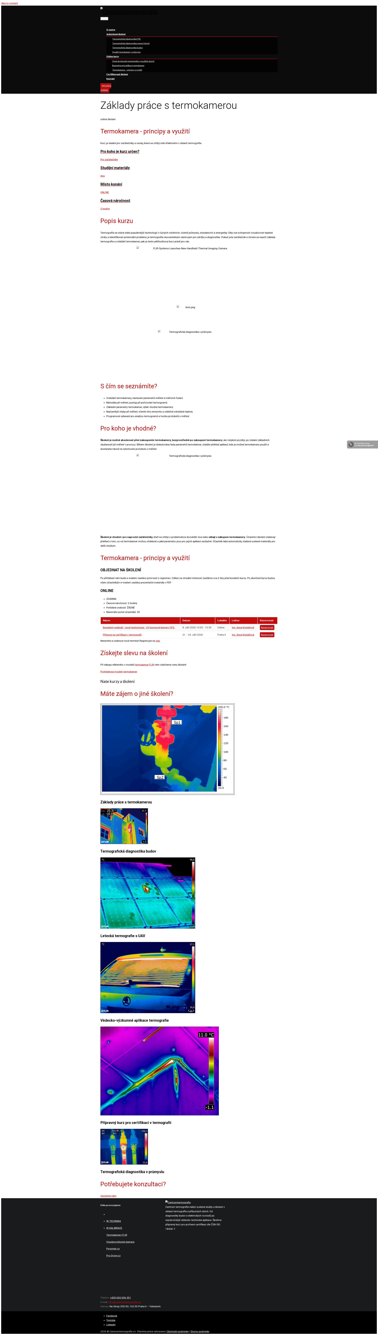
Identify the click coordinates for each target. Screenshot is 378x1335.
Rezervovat (267, 627)
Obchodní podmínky (178, 1331)
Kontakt (110, 78)
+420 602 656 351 (120, 1297)
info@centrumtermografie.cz (125, 1302)
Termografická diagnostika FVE (126, 39)
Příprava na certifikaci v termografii (122, 634)
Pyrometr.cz (113, 1248)
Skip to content (9, 3)
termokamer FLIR (144, 664)
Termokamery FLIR (116, 1234)
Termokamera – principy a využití (127, 70)
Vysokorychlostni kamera (120, 1241)
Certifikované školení (117, 74)
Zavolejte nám (108, 1195)
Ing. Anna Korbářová (243, 627)
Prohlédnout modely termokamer (118, 671)
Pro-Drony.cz (113, 1255)
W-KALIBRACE (114, 1228)
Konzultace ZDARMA (105, 88)
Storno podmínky (199, 1331)
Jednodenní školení (116, 34)
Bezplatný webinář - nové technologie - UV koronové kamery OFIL (139, 627)
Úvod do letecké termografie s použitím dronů (133, 61)
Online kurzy (112, 56)
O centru (110, 29)
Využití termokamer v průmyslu (126, 52)
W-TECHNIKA (113, 1221)
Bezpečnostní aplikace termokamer (128, 65)
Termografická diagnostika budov (127, 47)
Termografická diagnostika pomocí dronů (131, 43)
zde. (158, 640)
